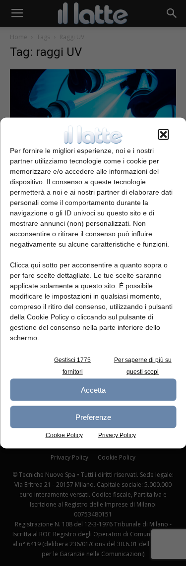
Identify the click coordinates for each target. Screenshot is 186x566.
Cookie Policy (64, 435)
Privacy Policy (117, 435)
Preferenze (93, 416)
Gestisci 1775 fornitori (72, 366)
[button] (163, 135)
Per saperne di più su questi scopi (143, 366)
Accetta (93, 389)
